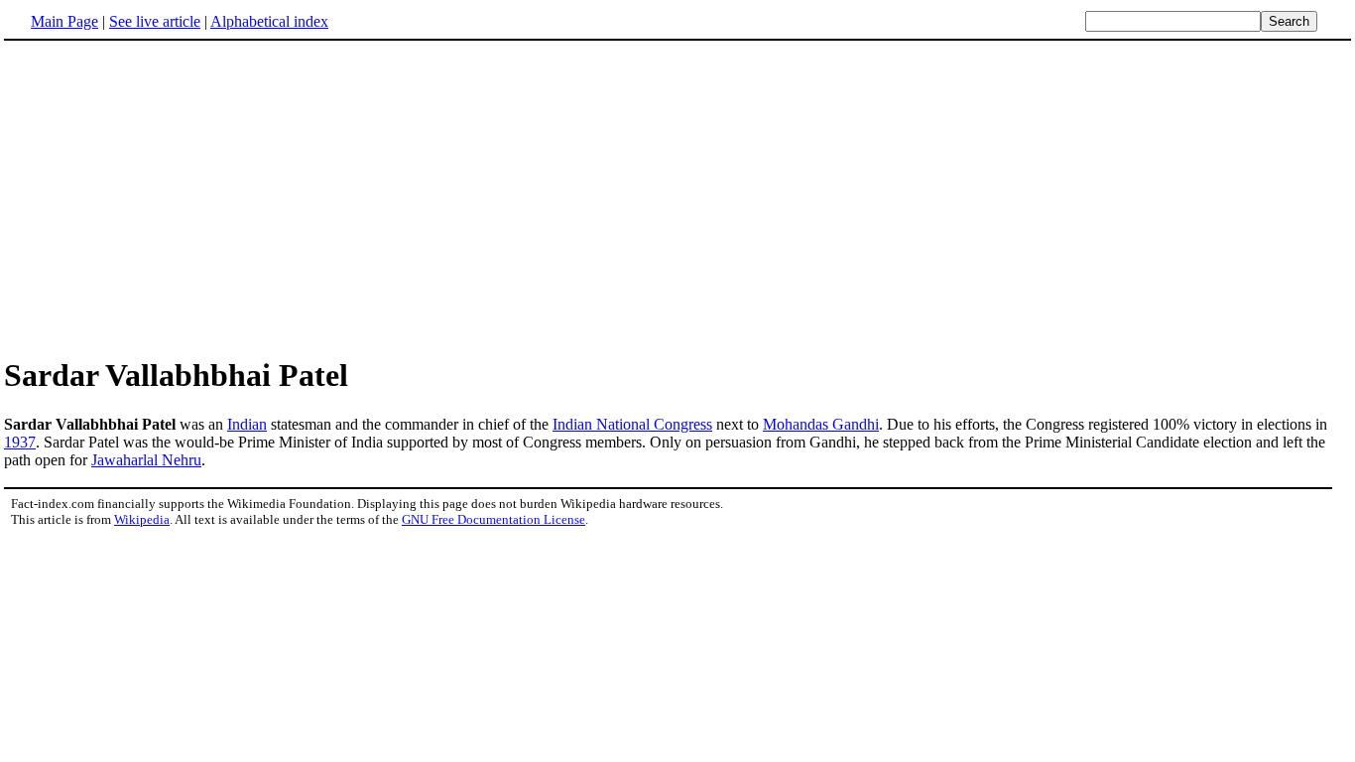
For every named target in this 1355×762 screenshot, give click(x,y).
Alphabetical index (269, 21)
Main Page (64, 21)
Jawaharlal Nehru (146, 459)
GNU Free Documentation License (493, 519)
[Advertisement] (170, 197)
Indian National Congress (632, 424)
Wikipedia (142, 519)
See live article (154, 21)
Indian (247, 424)
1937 (20, 442)
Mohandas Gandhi (821, 424)
